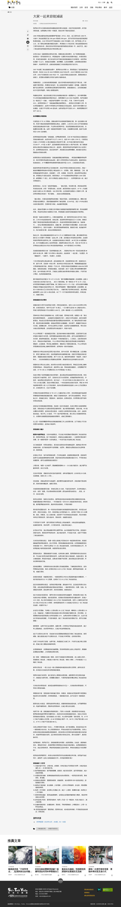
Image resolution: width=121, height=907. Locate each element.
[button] (111, 2)
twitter (27, 35)
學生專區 (98, 7)
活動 (91, 7)
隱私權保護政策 (89, 889)
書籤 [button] (27, 49)
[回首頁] (14, 2)
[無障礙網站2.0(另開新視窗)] (108, 890)
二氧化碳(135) (41, 828)
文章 (81, 7)
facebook (27, 31)
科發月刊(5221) (53, 828)
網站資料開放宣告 (89, 895)
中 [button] (27, 42)
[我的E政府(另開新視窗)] (99, 890)
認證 (110, 7)
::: (97, 2)
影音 (86, 7)
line (27, 38)
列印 (27, 45)
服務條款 (87, 892)
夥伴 (105, 7)
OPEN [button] (60, 880)
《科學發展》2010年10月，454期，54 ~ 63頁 (50, 822)
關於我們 (74, 7)
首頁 (10, 12)
